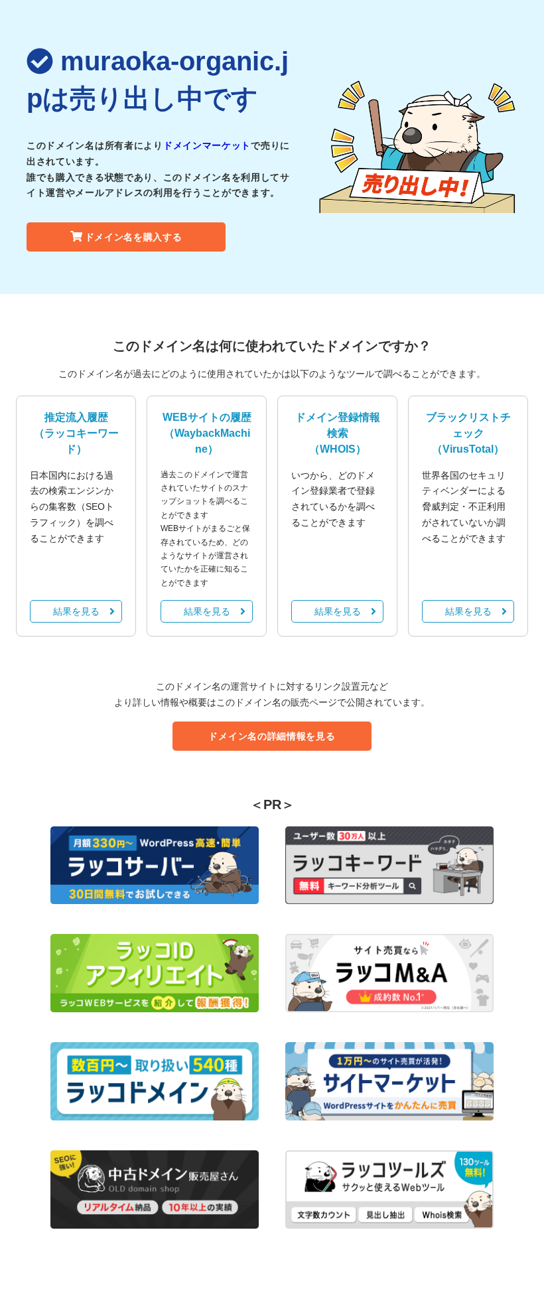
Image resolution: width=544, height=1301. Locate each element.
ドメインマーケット (207, 145)
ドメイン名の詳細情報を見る (271, 736)
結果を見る (76, 611)
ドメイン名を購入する (133, 237)
